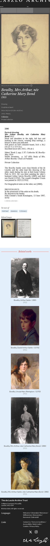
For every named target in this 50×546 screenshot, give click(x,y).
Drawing (14, 211)
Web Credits (37, 524)
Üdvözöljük (35, 513)
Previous (8, 10)
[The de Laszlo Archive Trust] (25, 3)
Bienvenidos (37, 515)
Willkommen (27, 515)
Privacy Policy (34, 526)
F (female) (23, 211)
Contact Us (27, 522)
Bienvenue (43, 513)
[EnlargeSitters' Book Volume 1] (23, 228)
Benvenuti (26, 517)
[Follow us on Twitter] (30, 532)
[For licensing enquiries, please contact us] (31, 85)
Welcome (26, 513)
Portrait (5, 211)
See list (25, 10)
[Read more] (25, 297)
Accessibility (27, 524)
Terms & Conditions (38, 522)
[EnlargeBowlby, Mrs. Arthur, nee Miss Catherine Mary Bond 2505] (8, 228)
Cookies (26, 526)
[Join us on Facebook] (24, 532)
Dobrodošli (35, 517)
